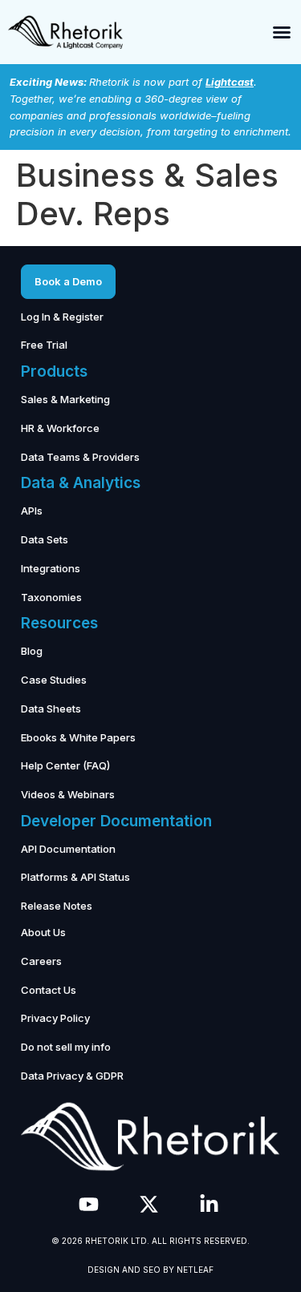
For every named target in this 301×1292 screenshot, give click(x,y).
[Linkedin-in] (209, 1204)
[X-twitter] (149, 1204)
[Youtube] (89, 1204)
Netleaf (195, 1269)
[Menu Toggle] (281, 32)
